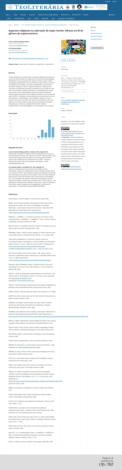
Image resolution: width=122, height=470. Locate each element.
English (93, 30)
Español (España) (96, 33)
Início (10, 25)
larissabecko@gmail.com (16, 163)
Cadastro (107, 1)
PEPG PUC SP (65, 15)
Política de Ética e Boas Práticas (48, 15)
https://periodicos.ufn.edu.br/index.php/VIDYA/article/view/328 (29, 260)
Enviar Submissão (97, 48)
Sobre (8, 15)
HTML (72, 60)
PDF (65, 60)
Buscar (112, 15)
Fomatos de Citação (68, 91)
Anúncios (32, 15)
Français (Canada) (96, 36)
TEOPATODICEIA (19, 18)
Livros (53, 18)
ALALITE (86, 15)
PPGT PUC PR (76, 15)
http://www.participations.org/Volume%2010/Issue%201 (27, 246)
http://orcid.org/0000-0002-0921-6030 (18, 52)
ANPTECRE (45, 18)
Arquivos (23, 15)
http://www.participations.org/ (21, 278)
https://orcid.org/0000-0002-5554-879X (18, 45)
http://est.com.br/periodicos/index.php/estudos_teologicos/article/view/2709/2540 (35, 381)
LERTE (9, 18)
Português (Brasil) (96, 39)
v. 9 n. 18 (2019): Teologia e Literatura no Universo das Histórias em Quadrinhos (44, 25)
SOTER (36, 18)
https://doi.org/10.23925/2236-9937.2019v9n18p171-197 (30, 58)
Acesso (114, 1)
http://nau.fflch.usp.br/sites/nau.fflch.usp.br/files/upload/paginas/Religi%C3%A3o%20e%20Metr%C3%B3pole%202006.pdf (48, 316)
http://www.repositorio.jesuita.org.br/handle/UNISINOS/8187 (29, 212)
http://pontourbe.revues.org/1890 (29, 347)
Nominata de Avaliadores (66, 18)
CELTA (29, 18)
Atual (15, 15)
